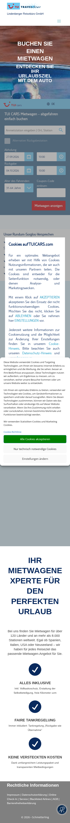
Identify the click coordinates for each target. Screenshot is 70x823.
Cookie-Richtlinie (12, 432)
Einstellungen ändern (35, 459)
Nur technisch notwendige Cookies (35, 449)
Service (23, 799)
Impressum (13, 794)
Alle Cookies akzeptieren (35, 439)
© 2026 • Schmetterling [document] (35, 817)
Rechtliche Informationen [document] (33, 785)
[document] (35, 73)
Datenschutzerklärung (34, 794)
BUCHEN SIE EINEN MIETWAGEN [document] (35, 51)
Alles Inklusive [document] (35, 683)
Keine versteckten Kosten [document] (35, 757)
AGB (55, 799)
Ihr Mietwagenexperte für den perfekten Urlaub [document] (35, 586)
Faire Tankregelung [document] (35, 720)
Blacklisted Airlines (40, 799)
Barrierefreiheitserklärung (21, 803)
